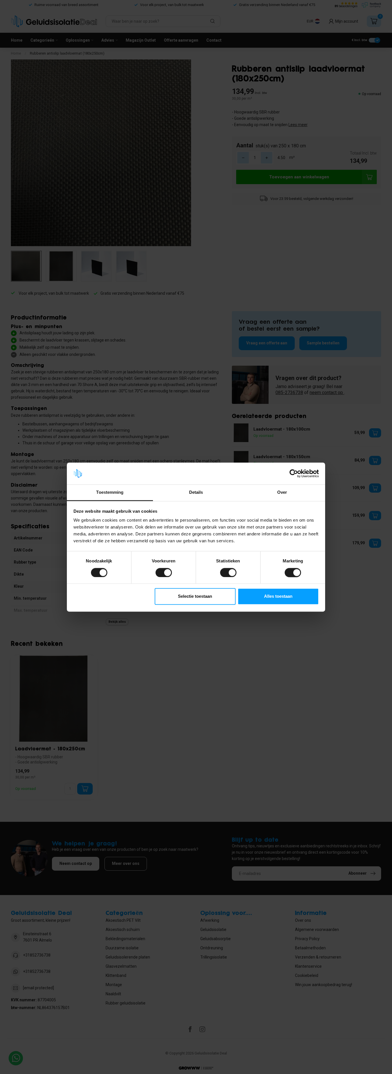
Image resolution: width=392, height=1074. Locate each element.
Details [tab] (196, 492)
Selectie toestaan (195, 596)
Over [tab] (282, 492)
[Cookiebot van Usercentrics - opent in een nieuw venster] (294, 473)
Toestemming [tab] (109, 492)
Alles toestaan (278, 596)
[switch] (164, 572)
